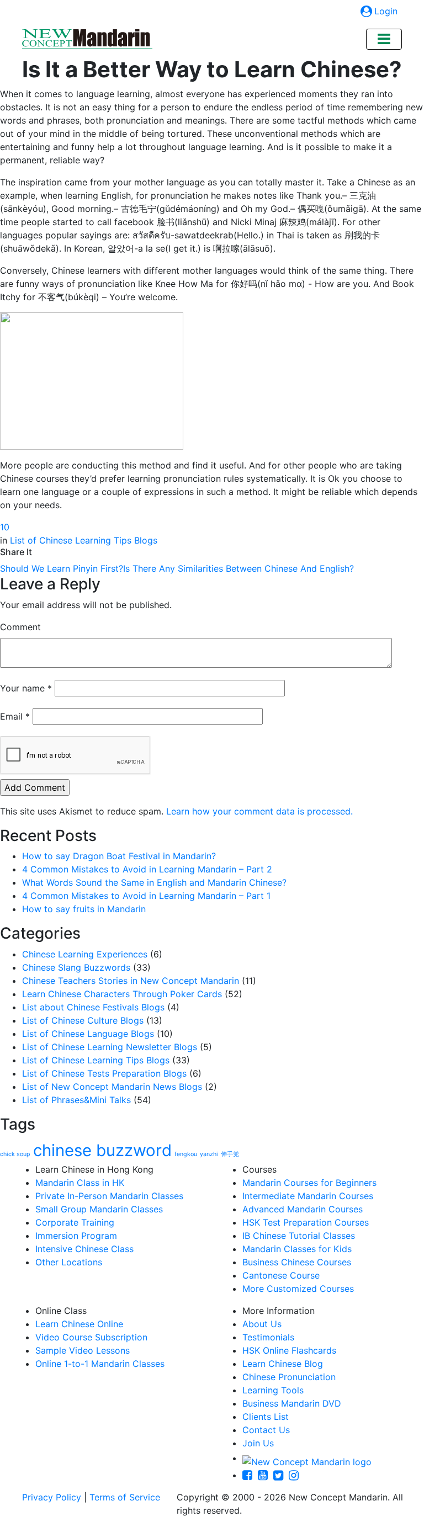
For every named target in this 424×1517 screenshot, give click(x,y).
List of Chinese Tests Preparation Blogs (104, 1073)
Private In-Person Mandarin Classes (109, 1195)
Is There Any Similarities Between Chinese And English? (238, 568)
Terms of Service (124, 1497)
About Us (262, 1323)
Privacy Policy (51, 1497)
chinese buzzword (102, 1150)
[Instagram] (296, 1475)
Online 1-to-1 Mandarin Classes (100, 1363)
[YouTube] (265, 1475)
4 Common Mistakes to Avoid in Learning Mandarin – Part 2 (147, 869)
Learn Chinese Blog (282, 1363)
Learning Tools (273, 1390)
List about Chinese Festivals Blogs (93, 1007)
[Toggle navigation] (384, 39)
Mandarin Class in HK (79, 1182)
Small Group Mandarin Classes (99, 1209)
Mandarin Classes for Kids (297, 1248)
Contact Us (266, 1429)
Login (386, 11)
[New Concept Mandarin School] (87, 39)
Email (15, 716)
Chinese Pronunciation (289, 1376)
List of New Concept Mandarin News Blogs (112, 1086)
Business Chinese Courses (296, 1262)
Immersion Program (76, 1235)
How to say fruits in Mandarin (84, 908)
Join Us (258, 1443)
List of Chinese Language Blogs (88, 1033)
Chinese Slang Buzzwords (76, 967)
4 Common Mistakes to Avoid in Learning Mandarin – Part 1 (146, 895)
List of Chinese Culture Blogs (83, 1020)
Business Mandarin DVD (291, 1403)
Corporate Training (74, 1222)
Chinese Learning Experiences (84, 954)
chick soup (15, 1154)
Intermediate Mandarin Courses (307, 1195)
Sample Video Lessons (82, 1350)
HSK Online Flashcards (289, 1350)
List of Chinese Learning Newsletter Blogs (109, 1046)
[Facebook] (250, 1475)
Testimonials (268, 1337)
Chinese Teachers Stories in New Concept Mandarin (130, 980)
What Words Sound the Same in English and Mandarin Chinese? (154, 882)
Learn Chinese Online (79, 1323)
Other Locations (68, 1262)
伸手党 (230, 1154)
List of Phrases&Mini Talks (76, 1099)
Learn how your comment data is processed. (259, 811)
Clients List (265, 1416)
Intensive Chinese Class (84, 1248)
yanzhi (209, 1154)
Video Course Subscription (91, 1337)
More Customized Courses (298, 1288)
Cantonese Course (281, 1275)
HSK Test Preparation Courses (305, 1222)
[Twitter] (281, 1475)
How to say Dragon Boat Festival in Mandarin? (119, 855)
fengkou (185, 1154)
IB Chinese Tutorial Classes (298, 1235)
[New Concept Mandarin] (307, 1457)
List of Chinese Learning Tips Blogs (83, 540)
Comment (20, 626)
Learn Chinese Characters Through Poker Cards (122, 993)
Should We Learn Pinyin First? (61, 568)
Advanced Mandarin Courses (302, 1209)
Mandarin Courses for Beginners (309, 1182)
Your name (26, 688)
